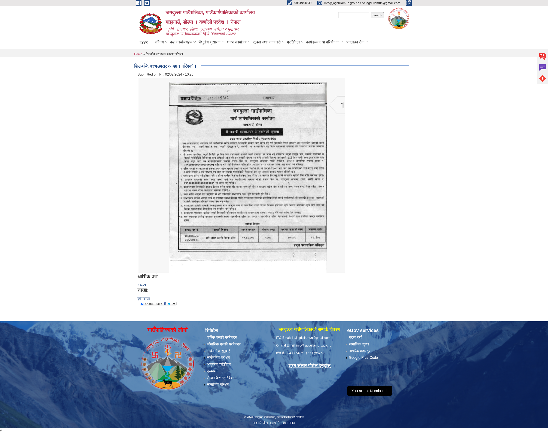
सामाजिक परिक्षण (218, 384)
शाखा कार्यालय (237, 42)
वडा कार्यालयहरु (181, 42)
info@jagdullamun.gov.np (313, 345)
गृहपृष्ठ (144, 42)
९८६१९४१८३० (315, 353)
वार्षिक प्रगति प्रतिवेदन (222, 337)
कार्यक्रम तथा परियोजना (322, 42)
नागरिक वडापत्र (359, 351)
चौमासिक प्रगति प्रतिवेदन (224, 344)
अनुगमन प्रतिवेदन (219, 364)
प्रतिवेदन (293, 42)
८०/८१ (141, 285)
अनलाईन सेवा (355, 42)
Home (138, 54)
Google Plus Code (363, 358)
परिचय (159, 42)
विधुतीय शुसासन (209, 42)
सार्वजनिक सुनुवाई (218, 351)
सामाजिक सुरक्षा (359, 344)
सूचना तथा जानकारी (267, 42)
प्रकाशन (212, 371)
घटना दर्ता (355, 337)
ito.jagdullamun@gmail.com (311, 337)
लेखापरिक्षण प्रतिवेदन (220, 378)
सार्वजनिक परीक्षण (218, 358)
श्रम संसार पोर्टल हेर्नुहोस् (310, 365)
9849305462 (294, 353)
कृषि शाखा (143, 298)
